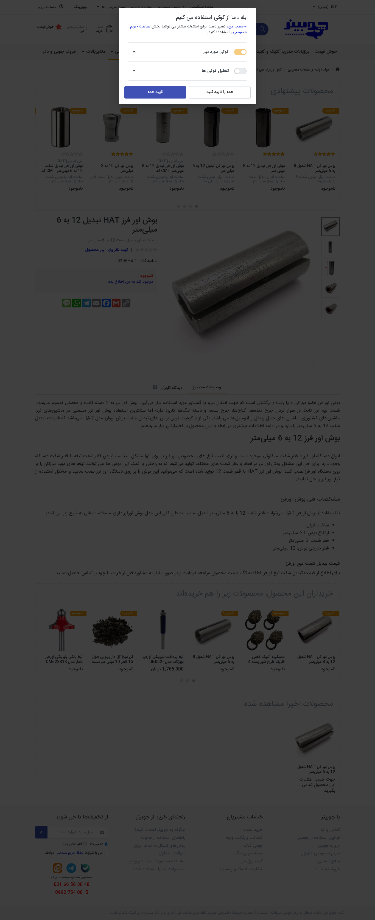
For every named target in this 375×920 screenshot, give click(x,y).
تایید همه (155, 92)
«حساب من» (236, 26)
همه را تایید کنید (219, 92)
